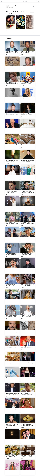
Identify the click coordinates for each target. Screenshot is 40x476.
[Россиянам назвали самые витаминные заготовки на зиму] (27, 421)
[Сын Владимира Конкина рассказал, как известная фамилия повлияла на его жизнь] (12, 126)
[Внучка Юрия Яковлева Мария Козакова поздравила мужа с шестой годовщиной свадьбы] (12, 265)
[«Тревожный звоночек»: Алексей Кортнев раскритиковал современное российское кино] (27, 48)
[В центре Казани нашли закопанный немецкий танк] (27, 328)
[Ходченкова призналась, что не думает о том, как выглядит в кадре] (27, 374)
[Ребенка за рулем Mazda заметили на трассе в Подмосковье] (12, 297)
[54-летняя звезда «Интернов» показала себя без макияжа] (27, 390)
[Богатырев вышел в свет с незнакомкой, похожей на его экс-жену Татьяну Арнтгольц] (27, 188)
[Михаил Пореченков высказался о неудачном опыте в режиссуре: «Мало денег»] (12, 390)
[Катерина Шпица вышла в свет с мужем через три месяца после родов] (12, 172)
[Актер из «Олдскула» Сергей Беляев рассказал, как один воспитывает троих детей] (12, 141)
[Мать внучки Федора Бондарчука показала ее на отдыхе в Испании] (12, 405)
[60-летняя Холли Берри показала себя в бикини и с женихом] (12, 312)
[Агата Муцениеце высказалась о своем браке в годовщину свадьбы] (27, 250)
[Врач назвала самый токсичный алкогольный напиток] (12, 157)
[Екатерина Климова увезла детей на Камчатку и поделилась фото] (27, 157)
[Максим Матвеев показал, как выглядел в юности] (27, 265)
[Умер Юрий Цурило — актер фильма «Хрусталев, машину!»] (12, 328)
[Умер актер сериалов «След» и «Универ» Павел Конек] (12, 188)
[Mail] (3, 1)
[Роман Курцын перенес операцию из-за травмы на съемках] (12, 421)
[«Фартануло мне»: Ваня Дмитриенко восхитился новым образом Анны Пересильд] (12, 219)
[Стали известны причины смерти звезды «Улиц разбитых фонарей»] (12, 436)
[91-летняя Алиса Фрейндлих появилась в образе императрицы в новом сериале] (27, 359)
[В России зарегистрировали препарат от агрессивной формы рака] (12, 374)
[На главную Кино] (5, 1)
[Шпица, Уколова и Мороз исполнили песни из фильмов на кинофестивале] (27, 219)
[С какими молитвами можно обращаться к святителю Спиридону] (27, 79)
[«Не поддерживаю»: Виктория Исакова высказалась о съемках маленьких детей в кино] (12, 110)
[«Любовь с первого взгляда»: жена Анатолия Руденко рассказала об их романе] (12, 203)
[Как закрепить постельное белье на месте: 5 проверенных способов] (27, 126)
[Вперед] (33, 12)
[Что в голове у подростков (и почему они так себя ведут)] (12, 343)
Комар (17, 30)
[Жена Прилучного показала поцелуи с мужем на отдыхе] (27, 436)
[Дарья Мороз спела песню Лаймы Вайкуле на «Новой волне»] (27, 312)
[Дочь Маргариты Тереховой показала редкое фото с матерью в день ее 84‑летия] (12, 79)
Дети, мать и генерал (10, 30)
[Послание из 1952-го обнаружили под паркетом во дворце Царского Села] (12, 64)
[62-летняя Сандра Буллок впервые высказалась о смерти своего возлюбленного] (27, 467)
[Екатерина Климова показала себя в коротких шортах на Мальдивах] (12, 250)
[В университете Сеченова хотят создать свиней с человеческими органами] (27, 141)
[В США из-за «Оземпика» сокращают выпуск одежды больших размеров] (27, 172)
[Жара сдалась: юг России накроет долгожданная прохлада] (27, 281)
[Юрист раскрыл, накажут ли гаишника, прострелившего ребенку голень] (27, 452)
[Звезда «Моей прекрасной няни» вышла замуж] (27, 405)
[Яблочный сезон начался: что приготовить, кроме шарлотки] (12, 359)
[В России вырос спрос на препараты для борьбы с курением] (12, 281)
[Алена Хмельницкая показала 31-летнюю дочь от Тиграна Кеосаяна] (12, 95)
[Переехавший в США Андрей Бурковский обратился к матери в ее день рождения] (12, 48)
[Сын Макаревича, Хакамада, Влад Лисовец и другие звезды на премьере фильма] (27, 110)
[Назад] (31, 12)
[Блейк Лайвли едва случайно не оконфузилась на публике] (27, 297)
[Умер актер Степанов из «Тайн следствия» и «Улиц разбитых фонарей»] (27, 234)
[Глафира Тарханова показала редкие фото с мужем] (27, 203)
